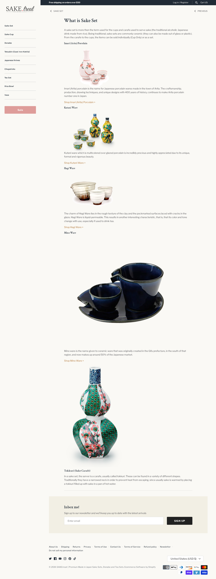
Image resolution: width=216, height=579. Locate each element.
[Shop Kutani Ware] (93, 113)
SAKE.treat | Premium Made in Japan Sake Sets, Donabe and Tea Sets (90, 567)
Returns (76, 547)
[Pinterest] (70, 558)
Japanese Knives (12, 60)
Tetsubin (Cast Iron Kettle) (17, 52)
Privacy (87, 547)
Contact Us (115, 547)
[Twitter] (50, 558)
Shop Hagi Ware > (73, 227)
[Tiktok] (74, 558)
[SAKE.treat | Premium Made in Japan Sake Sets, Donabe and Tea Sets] (20, 9)
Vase (7, 95)
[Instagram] (65, 558)
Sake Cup (9, 34)
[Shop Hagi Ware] (93, 173)
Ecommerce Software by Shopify (140, 567)
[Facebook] (55, 558)
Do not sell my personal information (66, 550)
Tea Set (8, 77)
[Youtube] (60, 558)
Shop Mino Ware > (74, 360)
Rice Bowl (9, 86)
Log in (176, 2)
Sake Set (9, 26)
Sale (20, 109)
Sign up (179, 520)
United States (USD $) (183, 558)
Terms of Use (100, 547)
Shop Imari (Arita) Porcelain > (79, 102)
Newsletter (165, 547)
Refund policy (150, 547)
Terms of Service (132, 547)
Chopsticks (10, 69)
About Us (53, 547)
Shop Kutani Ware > (75, 162)
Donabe (8, 43)
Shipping (65, 547)
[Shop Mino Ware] (120, 238)
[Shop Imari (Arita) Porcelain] (93, 48)
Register (184, 2)
